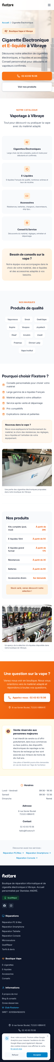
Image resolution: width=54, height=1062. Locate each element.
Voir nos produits (27, 86)
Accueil (5, 22)
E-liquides (6, 969)
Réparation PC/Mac (12, 853)
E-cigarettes (7, 965)
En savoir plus (16, 1049)
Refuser (15, 1055)
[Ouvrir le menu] (49, 5)
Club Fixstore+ (12, 1007)
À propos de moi (10, 994)
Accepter (37, 1055)
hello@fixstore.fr (27, 830)
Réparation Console (25, 858)
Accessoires (7, 974)
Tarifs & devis (8, 949)
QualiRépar (7, 945)
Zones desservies (10, 1003)
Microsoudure (8, 940)
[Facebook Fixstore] (4, 905)
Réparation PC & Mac (12, 922)
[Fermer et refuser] (48, 1036)
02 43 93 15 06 (29, 76)
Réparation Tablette (11, 931)
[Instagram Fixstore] (11, 905)
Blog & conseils (9, 998)
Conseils (6, 978)
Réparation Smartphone (37, 853)
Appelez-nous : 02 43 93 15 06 (29, 697)
